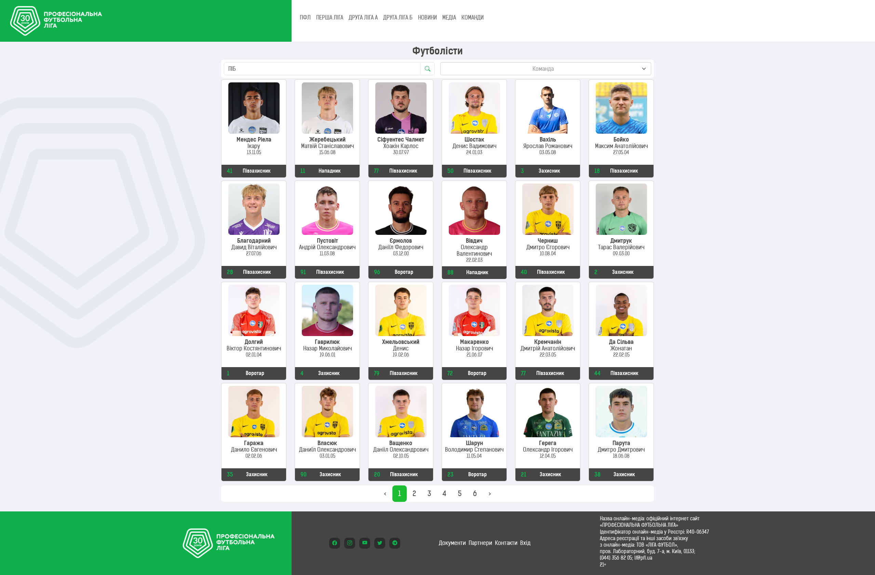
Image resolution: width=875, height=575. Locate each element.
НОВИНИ (427, 17)
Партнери (480, 542)
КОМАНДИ (472, 17)
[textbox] (543, 69)
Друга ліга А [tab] (363, 17)
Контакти (506, 542)
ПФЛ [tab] (305, 17)
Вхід (525, 542)
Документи (452, 542)
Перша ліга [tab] (329, 17)
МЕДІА (449, 17)
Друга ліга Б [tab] (398, 17)
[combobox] (545, 68)
